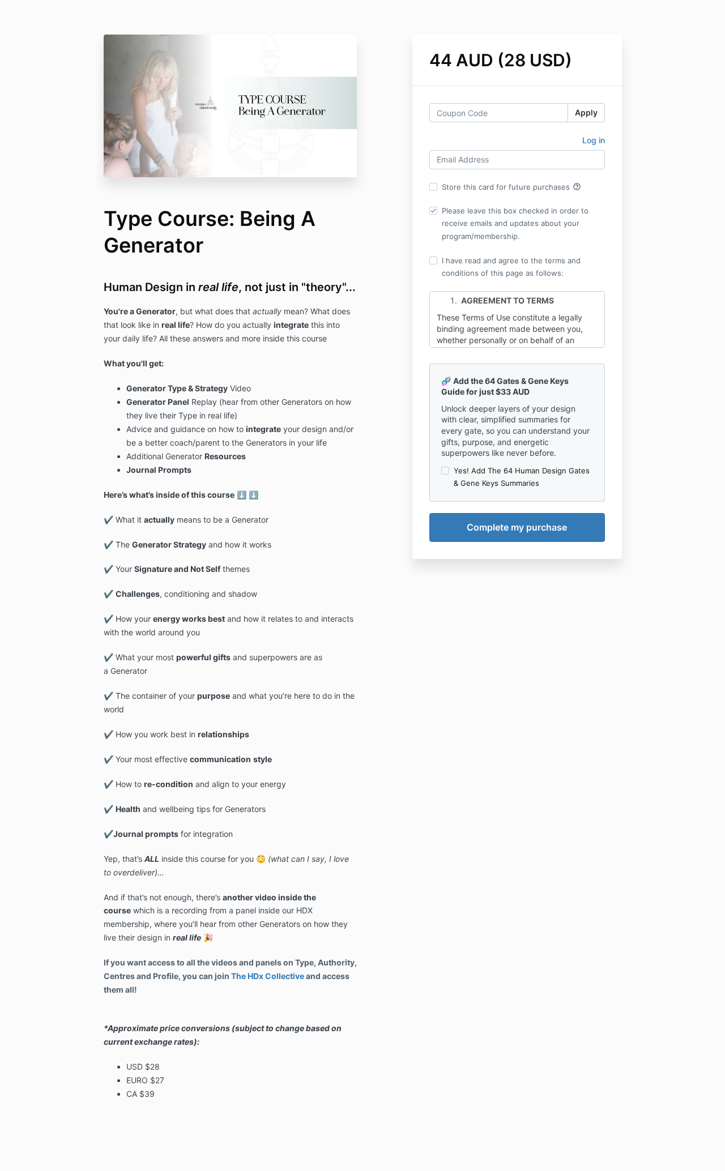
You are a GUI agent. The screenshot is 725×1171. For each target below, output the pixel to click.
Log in (593, 140)
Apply (586, 112)
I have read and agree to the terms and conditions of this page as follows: (511, 266)
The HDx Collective (267, 976)
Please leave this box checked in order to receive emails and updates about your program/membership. (515, 223)
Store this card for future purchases (511, 186)
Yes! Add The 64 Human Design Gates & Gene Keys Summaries (522, 477)
